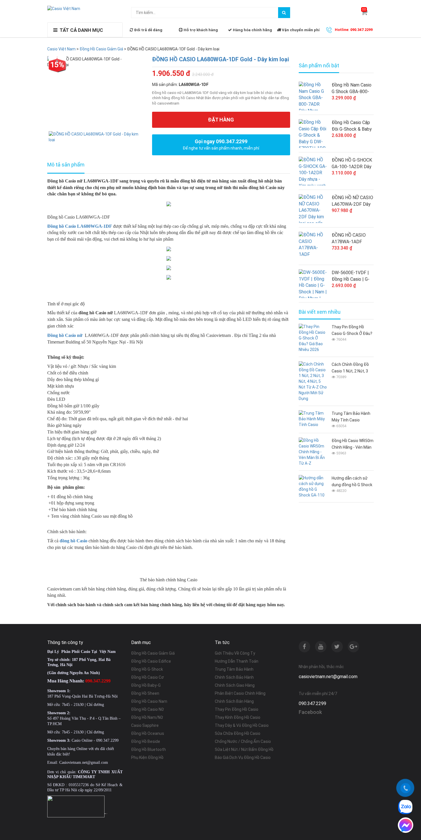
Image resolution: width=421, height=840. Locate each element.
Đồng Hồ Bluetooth (148, 749)
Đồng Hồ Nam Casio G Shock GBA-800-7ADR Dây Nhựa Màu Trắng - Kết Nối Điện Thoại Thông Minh (352, 88)
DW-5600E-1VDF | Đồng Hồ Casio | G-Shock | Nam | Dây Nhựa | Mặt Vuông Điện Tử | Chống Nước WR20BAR (350, 276)
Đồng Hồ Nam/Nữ (147, 717)
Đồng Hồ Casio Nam (149, 701)
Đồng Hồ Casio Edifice (151, 661)
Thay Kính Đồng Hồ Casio (237, 717)
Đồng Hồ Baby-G (146, 685)
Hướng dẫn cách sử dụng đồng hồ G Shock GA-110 (352, 482)
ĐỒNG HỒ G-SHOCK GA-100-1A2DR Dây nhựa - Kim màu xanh (352, 163)
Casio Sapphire (145, 725)
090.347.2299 (312, 703)
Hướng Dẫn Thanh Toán (236, 661)
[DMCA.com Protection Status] (106, 813)
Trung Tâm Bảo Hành (234, 669)
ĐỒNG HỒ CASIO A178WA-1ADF (349, 238)
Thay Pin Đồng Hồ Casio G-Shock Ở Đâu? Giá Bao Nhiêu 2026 (352, 331)
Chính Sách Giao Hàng (235, 685)
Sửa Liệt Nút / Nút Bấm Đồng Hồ (244, 749)
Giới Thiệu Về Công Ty (235, 653)
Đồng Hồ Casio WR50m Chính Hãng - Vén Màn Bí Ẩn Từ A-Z (352, 444)
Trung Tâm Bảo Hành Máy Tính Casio (351, 416)
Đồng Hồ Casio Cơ (147, 677)
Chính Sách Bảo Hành (234, 677)
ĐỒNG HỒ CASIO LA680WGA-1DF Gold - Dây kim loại (220, 59)
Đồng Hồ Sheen (145, 693)
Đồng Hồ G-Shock (147, 669)
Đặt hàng (221, 120)
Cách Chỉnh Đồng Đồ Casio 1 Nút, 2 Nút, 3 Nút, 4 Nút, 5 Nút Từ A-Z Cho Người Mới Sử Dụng (352, 368)
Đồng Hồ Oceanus (147, 733)
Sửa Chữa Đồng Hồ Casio (237, 733)
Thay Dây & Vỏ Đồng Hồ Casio (242, 725)
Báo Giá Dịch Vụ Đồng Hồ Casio (243, 757)
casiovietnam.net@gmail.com (328, 676)
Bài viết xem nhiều (320, 312)
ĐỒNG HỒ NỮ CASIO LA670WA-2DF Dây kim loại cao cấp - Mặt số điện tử (352, 201)
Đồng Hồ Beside (145, 741)
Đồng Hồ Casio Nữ (147, 709)
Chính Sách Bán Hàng (234, 701)
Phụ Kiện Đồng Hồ (147, 757)
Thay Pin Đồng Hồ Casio (236, 709)
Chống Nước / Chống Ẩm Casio (243, 741)
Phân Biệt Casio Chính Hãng (240, 693)
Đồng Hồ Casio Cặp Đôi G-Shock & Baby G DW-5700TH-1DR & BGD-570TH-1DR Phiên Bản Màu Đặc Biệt (352, 126)
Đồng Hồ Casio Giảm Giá (153, 653)
